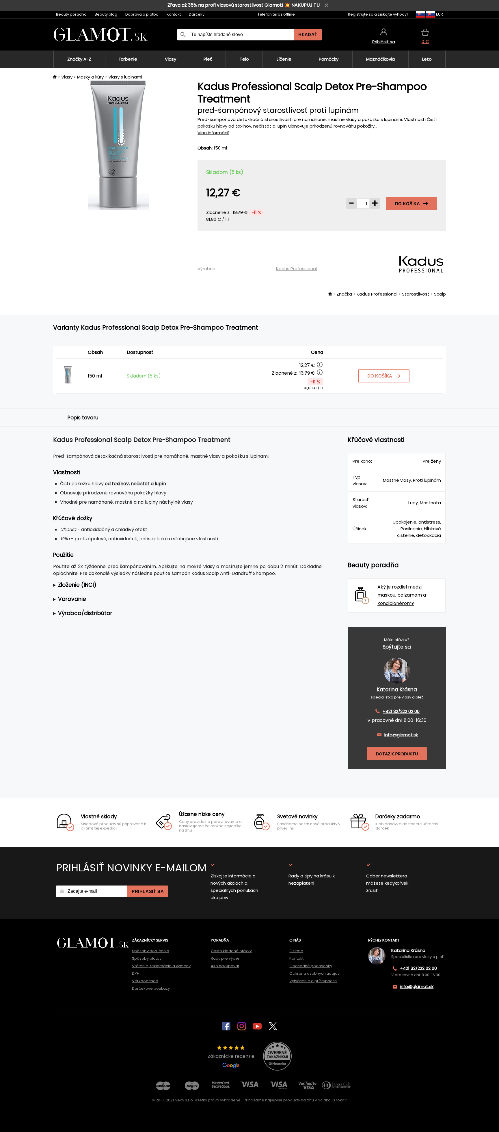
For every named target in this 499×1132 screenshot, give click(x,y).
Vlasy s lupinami (125, 77)
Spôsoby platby (146, 958)
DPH (135, 973)
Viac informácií (213, 133)
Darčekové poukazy (151, 988)
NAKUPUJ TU (305, 5)
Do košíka (407, 203)
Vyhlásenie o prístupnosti (313, 981)
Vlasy (66, 77)
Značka (344, 294)
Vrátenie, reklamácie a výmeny (161, 966)
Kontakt (174, 14)
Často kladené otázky (231, 951)
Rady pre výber (225, 958)
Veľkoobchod (145, 981)
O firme (296, 951)
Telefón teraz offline (276, 14)
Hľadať (307, 34)
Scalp (440, 294)
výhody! (400, 14)
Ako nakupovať (225, 966)
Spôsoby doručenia (150, 951)
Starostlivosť (415, 294)
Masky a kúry (90, 77)
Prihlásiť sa (148, 891)
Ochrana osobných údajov (314, 973)
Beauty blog (106, 14)
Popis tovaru (83, 417)
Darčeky (196, 14)
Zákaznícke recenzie (231, 1056)
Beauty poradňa (71, 14)
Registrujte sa (360, 14)
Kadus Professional (296, 269)
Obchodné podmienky (310, 966)
